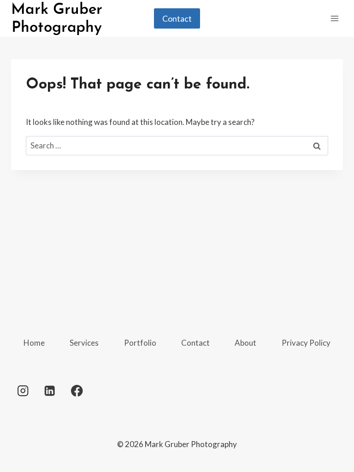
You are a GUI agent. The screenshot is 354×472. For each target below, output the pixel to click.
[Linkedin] (50, 390)
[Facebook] (76, 390)
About (245, 343)
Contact (177, 18)
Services (84, 343)
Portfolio (140, 343)
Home (34, 343)
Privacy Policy (306, 343)
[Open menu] (334, 18)
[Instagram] (23, 390)
